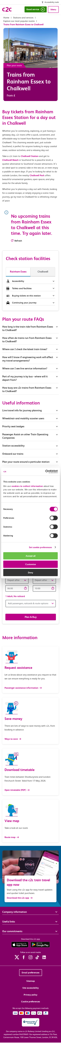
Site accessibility (30, 988)
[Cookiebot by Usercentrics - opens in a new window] (45, 471)
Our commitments (12, 931)
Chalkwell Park (37, 175)
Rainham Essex (18, 271)
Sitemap (30, 981)
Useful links (8, 921)
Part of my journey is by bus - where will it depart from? (25, 378)
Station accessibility (13, 445)
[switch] (54, 518)
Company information (14, 911)
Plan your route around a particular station (26, 461)
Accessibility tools (52, 2)
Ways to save (11, 739)
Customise (30, 564)
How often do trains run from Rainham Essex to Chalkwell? (27, 339)
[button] (17, 580)
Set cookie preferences (40, 547)
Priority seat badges (13, 426)
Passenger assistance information (22, 687)
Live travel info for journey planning (22, 410)
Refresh (18, 240)
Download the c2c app (18, 897)
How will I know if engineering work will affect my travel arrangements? (27, 359)
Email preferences (30, 972)
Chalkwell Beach (10, 160)
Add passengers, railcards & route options (28, 603)
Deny (30, 572)
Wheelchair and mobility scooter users (23, 418)
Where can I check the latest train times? (24, 349)
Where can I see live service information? (24, 368)
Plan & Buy (31, 616)
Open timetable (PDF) (16, 790)
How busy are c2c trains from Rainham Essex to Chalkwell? (26, 389)
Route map (10, 837)
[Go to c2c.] (6, 17)
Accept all (30, 556)
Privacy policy (30, 994)
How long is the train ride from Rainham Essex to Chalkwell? (27, 328)
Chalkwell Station (29, 156)
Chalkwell (43, 271)
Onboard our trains (12, 453)
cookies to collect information (27, 486)
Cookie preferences (30, 1001)
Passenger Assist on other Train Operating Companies (25, 436)
